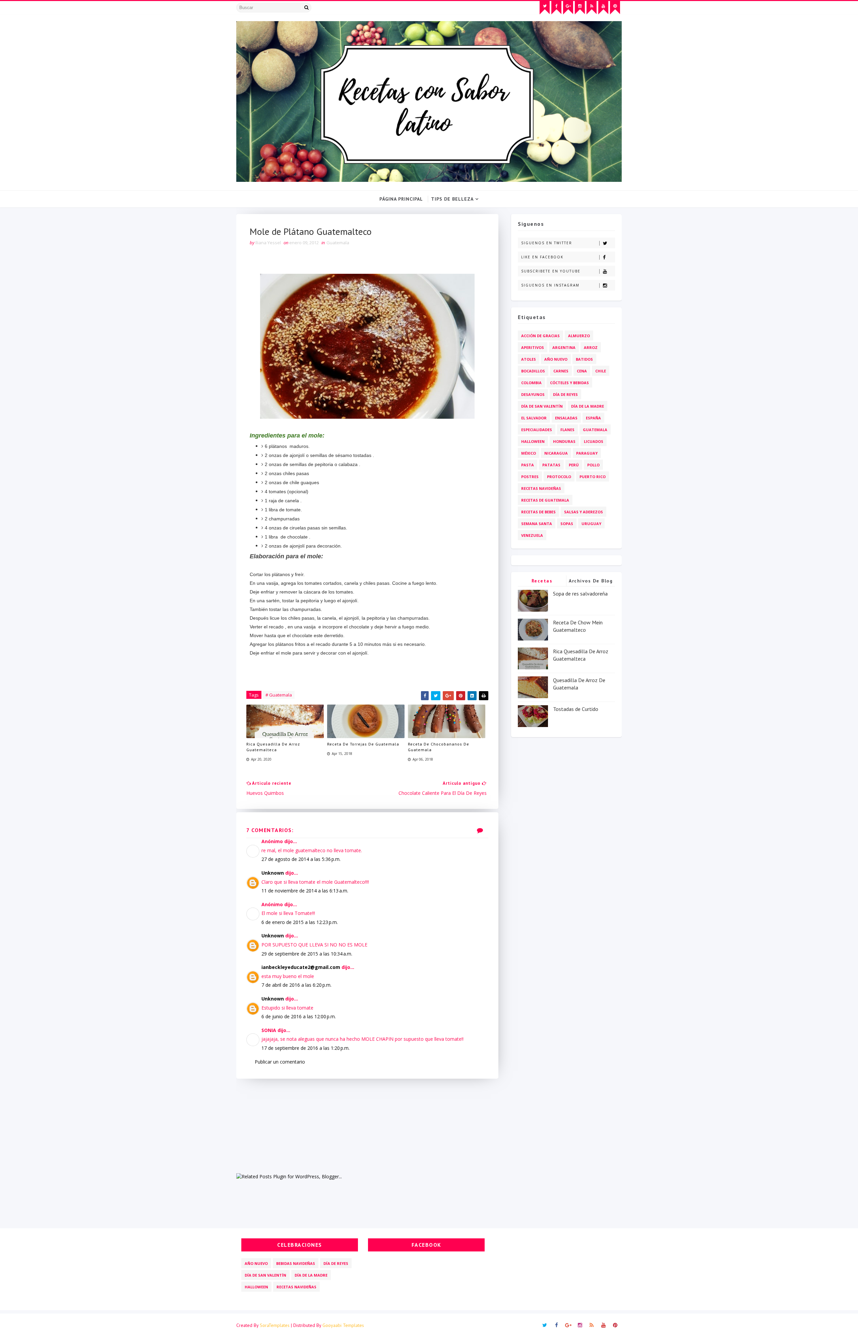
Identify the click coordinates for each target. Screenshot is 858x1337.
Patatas (551, 464)
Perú (574, 464)
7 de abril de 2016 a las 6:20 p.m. (296, 985)
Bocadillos (533, 370)
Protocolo (559, 476)
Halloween (533, 441)
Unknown (272, 873)
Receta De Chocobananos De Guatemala (438, 746)
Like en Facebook (542, 257)
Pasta (527, 464)
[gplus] (568, 7)
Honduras (564, 441)
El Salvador (534, 417)
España (593, 417)
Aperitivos (532, 347)
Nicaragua (556, 453)
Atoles (528, 359)
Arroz (591, 347)
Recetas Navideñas (541, 488)
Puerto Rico (592, 476)
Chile (600, 370)
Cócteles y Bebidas (569, 382)
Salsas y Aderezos (583, 511)
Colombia (531, 382)
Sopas (566, 523)
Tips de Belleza (452, 199)
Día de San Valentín (542, 406)
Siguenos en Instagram (550, 285)
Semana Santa (536, 523)
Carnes (560, 370)
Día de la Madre (587, 406)
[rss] (592, 7)
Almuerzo (579, 335)
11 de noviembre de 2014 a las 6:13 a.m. (304, 890)
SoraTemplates (275, 1325)
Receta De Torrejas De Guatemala (363, 744)
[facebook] (556, 7)
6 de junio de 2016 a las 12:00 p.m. (298, 1016)
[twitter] (545, 7)
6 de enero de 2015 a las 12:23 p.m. (299, 922)
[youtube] (603, 7)
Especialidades (536, 429)
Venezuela (532, 535)
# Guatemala (278, 695)
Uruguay (591, 523)
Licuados (593, 441)
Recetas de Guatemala (545, 500)
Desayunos (533, 394)
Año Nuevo (555, 359)
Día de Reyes (565, 394)
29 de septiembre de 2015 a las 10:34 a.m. (306, 953)
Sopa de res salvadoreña (580, 593)
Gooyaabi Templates (343, 1325)
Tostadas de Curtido (575, 709)
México (528, 453)
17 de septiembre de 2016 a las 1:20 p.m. (305, 1048)
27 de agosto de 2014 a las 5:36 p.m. (301, 859)
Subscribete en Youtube (550, 271)
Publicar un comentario (280, 1062)
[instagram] (580, 7)
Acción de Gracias (540, 335)
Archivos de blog (591, 581)
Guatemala (337, 243)
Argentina (563, 347)
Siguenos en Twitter (546, 243)
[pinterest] (615, 7)
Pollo (593, 464)
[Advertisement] (367, 1126)
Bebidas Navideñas (295, 1263)
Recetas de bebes (538, 511)
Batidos (584, 359)
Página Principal (401, 199)
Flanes (567, 429)
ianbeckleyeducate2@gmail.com (300, 967)
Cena (582, 370)
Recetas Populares (542, 582)
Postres (530, 476)
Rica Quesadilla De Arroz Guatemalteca (273, 746)
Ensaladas (566, 417)
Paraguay (587, 453)
